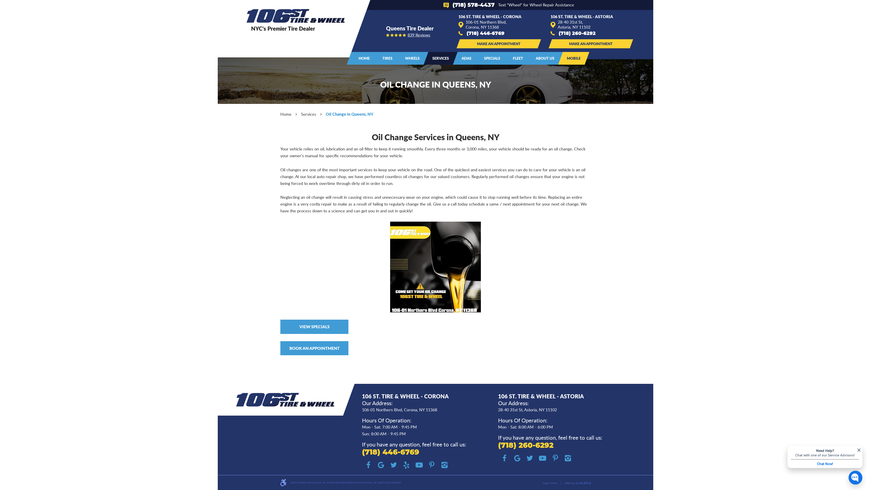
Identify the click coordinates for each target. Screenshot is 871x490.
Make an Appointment (499, 43)
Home (364, 58)
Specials (492, 58)
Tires (387, 58)
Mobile (574, 58)
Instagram (444, 465)
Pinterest (432, 465)
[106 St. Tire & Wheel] (296, 16)
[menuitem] (364, 58)
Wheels (412, 58)
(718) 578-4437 (473, 5)
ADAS (466, 58)
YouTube (419, 465)
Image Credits (550, 483)
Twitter (393, 465)
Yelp (406, 465)
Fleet (518, 58)
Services (440, 58)
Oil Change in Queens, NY (349, 114)
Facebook (368, 465)
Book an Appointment (314, 348)
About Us (545, 58)
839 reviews (419, 35)
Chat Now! (825, 463)
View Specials (314, 327)
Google (381, 465)
